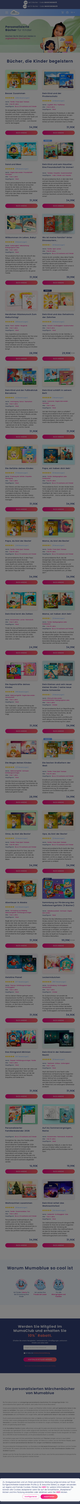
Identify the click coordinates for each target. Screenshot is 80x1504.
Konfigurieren (31, 1496)
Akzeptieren (49, 1497)
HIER (44, 1487)
